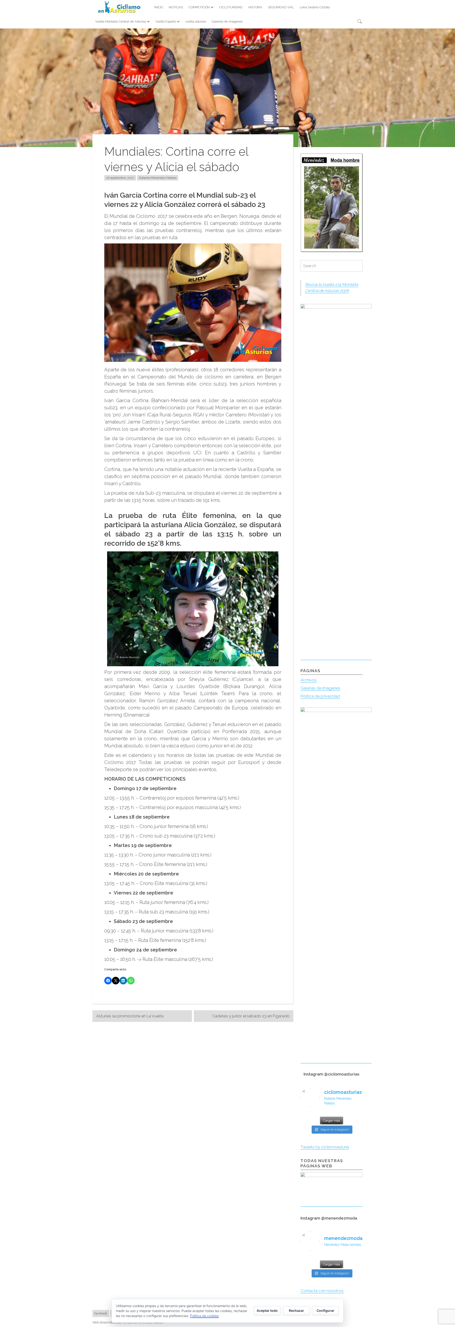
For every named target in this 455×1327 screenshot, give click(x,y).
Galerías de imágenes (227, 21)
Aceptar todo (267, 1310)
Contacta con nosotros (322, 1290)
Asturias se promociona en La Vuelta (130, 1016)
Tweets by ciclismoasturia (324, 1147)
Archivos (308, 680)
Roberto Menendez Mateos (157, 178)
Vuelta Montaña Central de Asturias (120, 21)
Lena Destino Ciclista (315, 7)
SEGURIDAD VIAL (281, 7)
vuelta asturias (195, 21)
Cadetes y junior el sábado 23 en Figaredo (251, 1016)
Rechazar (296, 1310)
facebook (100, 1313)
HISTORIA (255, 7)
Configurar (325, 1310)
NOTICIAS (176, 7)
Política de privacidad (320, 696)
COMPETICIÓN (199, 7)
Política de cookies (204, 1316)
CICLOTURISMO (230, 7)
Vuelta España (165, 21)
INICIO (158, 7)
